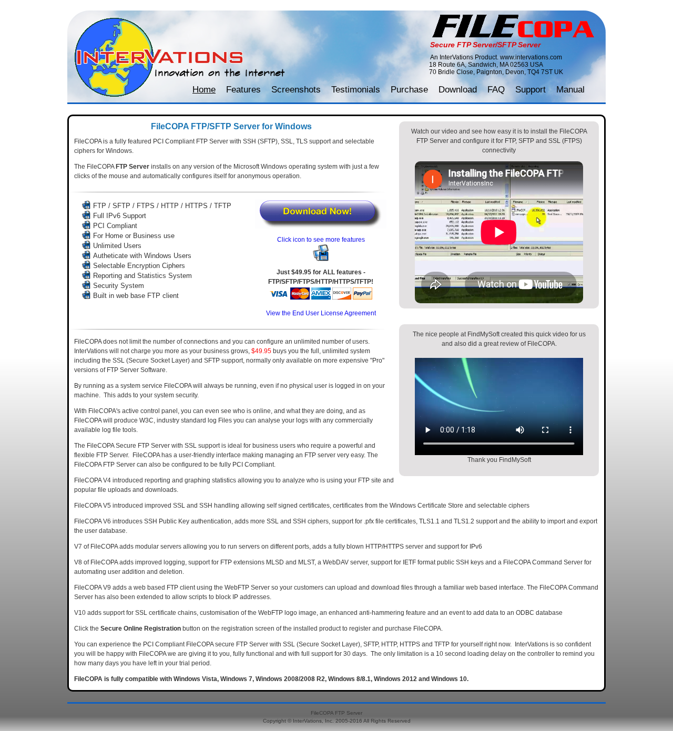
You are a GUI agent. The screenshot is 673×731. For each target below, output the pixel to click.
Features (243, 90)
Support (530, 90)
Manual (570, 90)
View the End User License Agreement (321, 313)
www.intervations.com (531, 57)
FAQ (496, 90)
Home (204, 90)
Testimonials (355, 90)
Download (458, 90)
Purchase (409, 90)
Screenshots (296, 90)
